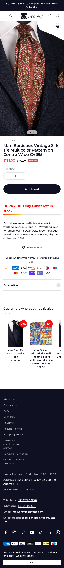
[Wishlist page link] (57, 15)
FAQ (6, 411)
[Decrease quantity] (8, 176)
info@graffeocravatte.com (28, 511)
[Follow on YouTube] (32, 532)
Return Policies (12, 428)
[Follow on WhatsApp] (58, 532)
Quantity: (9, 169)
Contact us (10, 405)
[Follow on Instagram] (14, 532)
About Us (9, 399)
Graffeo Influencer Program (14, 461)
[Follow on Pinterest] (23, 532)
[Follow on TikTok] (40, 532)
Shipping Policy (13, 434)
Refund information (15, 453)
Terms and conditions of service (11, 444)
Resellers (9, 417)
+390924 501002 (27, 500)
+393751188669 (27, 506)
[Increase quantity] (23, 176)
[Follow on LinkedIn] (49, 532)
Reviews (8, 422)
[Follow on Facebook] (5, 532)
